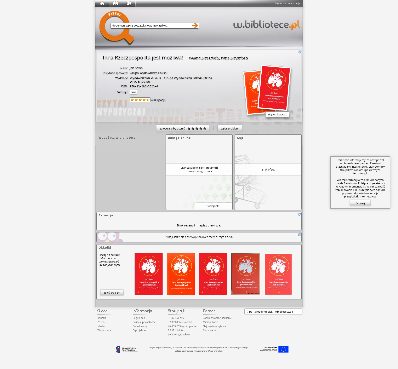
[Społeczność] (128, 3)
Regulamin (139, 317)
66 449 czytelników (179, 334)
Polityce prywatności (371, 183)
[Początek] (102, 3)
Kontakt (101, 317)
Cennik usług (140, 326)
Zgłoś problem (230, 128)
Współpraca (104, 330)
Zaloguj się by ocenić (173, 128)
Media (101, 326)
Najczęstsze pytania (214, 326)
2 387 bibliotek (176, 330)
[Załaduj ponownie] (299, 52)
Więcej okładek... (277, 114)
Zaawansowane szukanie (217, 317)
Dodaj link (212, 206)
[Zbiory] (115, 3)
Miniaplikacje (210, 322)
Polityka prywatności (144, 322)
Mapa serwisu (211, 330)
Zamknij (360, 203)
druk (133, 92)
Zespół (101, 322)
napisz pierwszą (209, 225)
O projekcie (139, 330)
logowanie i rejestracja (287, 3)
